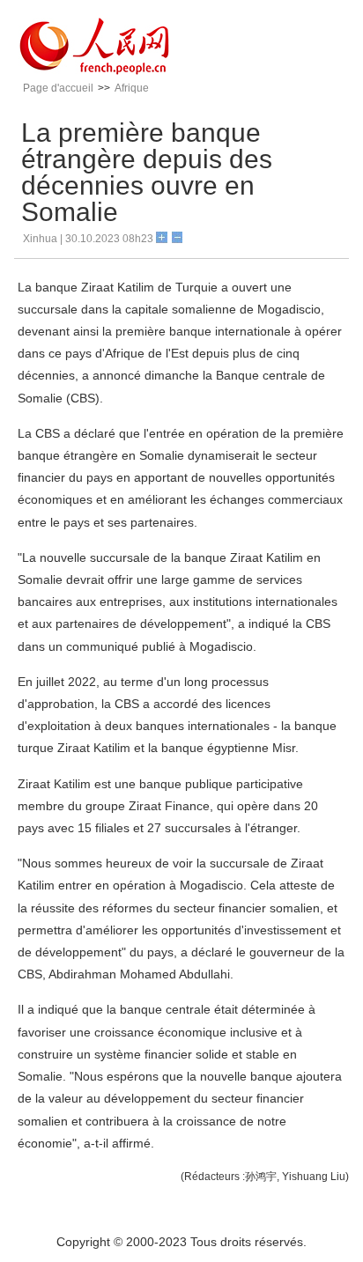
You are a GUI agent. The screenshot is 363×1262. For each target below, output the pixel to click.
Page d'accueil (58, 88)
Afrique (132, 88)
